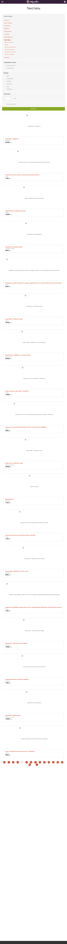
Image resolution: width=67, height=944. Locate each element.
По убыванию (10, 68)
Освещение (8, 31)
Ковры (6, 44)
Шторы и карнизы (9, 54)
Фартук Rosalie (9, 499)
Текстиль (7, 40)
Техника (6, 57)
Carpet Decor (10, 78)
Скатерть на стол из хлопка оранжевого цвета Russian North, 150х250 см (25, 427)
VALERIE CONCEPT (10, 248)
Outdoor (6, 20)
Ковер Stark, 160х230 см (12, 138)
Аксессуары (8, 23)
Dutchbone (9, 89)
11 (53, 762)
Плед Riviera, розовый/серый (13, 247)
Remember (8, 501)
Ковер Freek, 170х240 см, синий (14, 463)
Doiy (8, 86)
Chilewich (9, 81)
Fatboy (7, 212)
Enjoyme (7, 753)
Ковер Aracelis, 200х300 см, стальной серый (17, 355)
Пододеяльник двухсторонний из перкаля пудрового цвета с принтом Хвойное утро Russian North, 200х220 (33, 283)
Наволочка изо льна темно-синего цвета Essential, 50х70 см (22, 175)
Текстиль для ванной (10, 47)
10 (48, 762)
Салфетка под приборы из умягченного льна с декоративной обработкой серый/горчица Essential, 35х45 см (33, 607)
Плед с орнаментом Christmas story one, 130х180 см (20, 751)
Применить (33, 108)
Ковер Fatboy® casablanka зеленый (15, 211)
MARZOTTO (8, 573)
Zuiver (6, 320)
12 (57, 762)
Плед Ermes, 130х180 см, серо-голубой (16, 643)
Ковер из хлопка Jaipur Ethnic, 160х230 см (17, 391)
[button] (65, 2)
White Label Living (9, 465)
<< (4, 762)
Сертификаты (8, 37)
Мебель (6, 28)
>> (37, 764)
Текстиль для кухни (10, 49)
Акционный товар (11, 104)
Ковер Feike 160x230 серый (13, 715)
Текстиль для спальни (10, 52)
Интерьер (7, 26)
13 (62, 762)
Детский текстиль (9, 42)
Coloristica (9, 84)
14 (29, 764)
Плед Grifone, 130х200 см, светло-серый (16, 571)
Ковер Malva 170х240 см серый (14, 319)
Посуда (6, 34)
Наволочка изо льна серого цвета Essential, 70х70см (20, 535)
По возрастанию (11, 65)
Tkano (6, 176)
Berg (8, 76)
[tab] (33, 2)
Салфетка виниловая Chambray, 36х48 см (17, 679)
